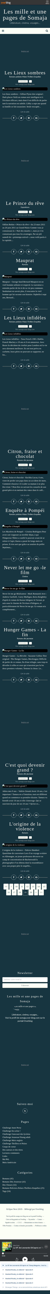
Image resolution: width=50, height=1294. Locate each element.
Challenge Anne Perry (11, 1128)
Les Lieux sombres (25, 72)
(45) (7, 1178)
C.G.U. (20, 1222)
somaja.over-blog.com (30, 1018)
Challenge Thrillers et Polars (14, 1143)
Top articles (31, 1219)
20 (31, 892)
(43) (14, 1182)
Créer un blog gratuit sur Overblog (16, 1219)
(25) (23, 1188)
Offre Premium (7, 1226)
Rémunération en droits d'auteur (34, 1222)
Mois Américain (9, 1162)
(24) (6, 1191)
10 (16, 886)
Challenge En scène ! (11, 1131)
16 (9, 892)
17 (14, 892)
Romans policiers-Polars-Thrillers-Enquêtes (25, 77)
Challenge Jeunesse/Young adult (16, 1137)
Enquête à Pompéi (25, 510)
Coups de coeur (9, 1147)
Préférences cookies (41, 1226)
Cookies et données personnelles (23, 1226)
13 (33, 886)
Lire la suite (25, 112)
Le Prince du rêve (25, 203)
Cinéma (25, 576)
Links (4, 1156)
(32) (9, 1185)
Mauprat (25, 260)
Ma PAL (5, 1159)
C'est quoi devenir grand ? (25, 767)
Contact (40, 1219)
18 (20, 892)
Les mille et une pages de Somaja (25, 14)
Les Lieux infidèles (25, 317)
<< (6, 886)
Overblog (39, 1209)
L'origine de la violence (25, 826)
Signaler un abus (10, 1222)
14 (39, 886)
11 (22, 886)
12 (27, 886)
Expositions (25, 207)
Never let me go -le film (25, 570)
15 (44, 886)
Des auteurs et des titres (12, 1150)
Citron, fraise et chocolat (25, 454)
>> (41, 892)
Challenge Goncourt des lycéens (16, 1134)
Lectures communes (11, 1153)
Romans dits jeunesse (25, 460)
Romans (25, 264)
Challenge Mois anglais (12, 1140)
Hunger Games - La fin (25, 632)
